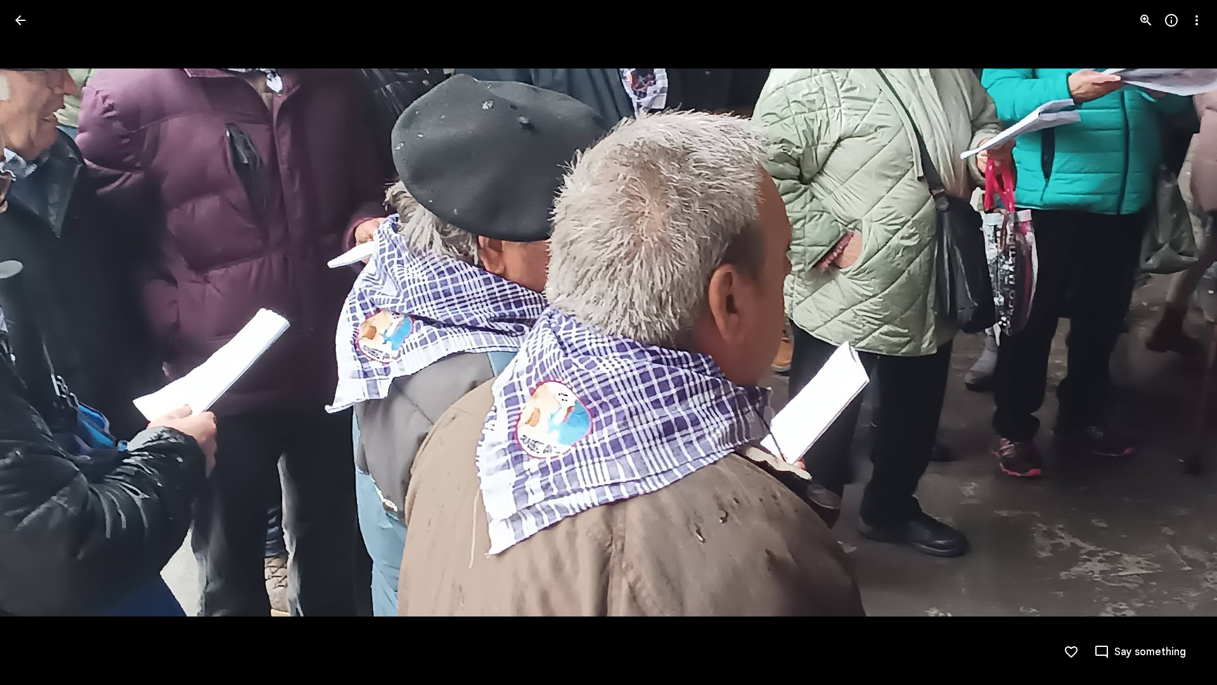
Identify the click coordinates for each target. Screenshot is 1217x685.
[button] (35, 342)
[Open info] (1171, 20)
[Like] (1071, 652)
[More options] (1196, 20)
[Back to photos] (20, 20)
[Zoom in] (1146, 20)
